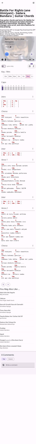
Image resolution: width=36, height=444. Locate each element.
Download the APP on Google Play (11, 30)
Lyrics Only (10, 66)
